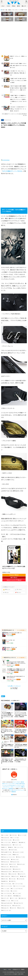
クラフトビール (7, 840)
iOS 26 (5, 864)
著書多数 (14, 791)
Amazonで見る (13, 575)
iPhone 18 (6, 859)
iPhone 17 (21, 857)
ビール (5, 835)
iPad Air (6, 866)
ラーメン (17, 893)
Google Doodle (7, 903)
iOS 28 (5, 849)
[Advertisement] (14, 38)
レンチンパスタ (7, 893)
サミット (15, 900)
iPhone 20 (6, 861)
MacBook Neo (7, 845)
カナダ (14, 835)
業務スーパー (6, 900)
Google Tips (19, 903)
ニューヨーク (6, 842)
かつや (12, 878)
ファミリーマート (20, 886)
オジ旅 (11, 790)
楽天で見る (13, 577)
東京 (5, 847)
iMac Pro (16, 876)
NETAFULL (11, 972)
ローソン (6, 888)
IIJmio (21, 908)
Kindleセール (7, 854)
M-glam (15, 974)
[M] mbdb (20, 974)
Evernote (6, 837)
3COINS (23, 898)
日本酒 (22, 842)
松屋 (23, 876)
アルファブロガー (17, 782)
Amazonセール (18, 852)
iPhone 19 (15, 859)
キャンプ (6, 891)
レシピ (14, 891)
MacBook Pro (18, 871)
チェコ (16, 840)
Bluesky (5, 908)
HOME (3, 9)
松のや (5, 878)
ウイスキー (17, 845)
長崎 (11, 847)
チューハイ (22, 835)
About (5, 969)
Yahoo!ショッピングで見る (13, 580)
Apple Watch (7, 869)
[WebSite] (14, 794)
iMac (5, 874)
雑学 (16, 854)
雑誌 (6, 9)
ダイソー (14, 898)
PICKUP (13, 849)
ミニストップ (19, 847)
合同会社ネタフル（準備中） (19, 969)
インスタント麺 (7, 895)
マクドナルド (7, 883)
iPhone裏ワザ (7, 852)
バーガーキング (18, 883)
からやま (21, 878)
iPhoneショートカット (9, 857)
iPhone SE (15, 861)
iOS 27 (13, 864)
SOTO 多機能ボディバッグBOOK (12, 171)
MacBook (17, 869)
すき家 (12, 881)
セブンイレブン (7, 886)
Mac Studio (6, 876)
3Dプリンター (7, 910)
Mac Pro (22, 874)
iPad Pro (22, 864)
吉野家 (5, 881)
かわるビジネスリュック (18, 790)
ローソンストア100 (17, 888)
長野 (15, 842)
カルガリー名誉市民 (8, 788)
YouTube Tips (7, 905)
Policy (9, 969)
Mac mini (13, 874)
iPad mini (14, 866)
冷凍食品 (18, 895)
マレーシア (15, 837)
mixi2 (13, 908)
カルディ (6, 898)
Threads (17, 905)
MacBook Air (7, 871)
